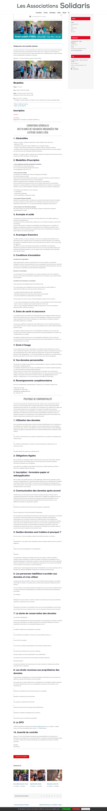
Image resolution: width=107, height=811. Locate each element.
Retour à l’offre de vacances (21, 104)
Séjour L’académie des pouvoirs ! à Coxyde (20, 784)
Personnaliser (85, 809)
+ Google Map (75, 69)
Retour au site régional (20, 105)
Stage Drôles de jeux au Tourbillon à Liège (50, 805)
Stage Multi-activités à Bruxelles (35, 784)
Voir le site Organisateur (76, 50)
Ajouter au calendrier (21, 756)
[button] (68, 12)
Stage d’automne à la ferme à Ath (52, 784)
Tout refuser (76, 809)
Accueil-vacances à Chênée (21, 805)
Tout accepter (66, 809)
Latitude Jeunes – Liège (76, 41)
